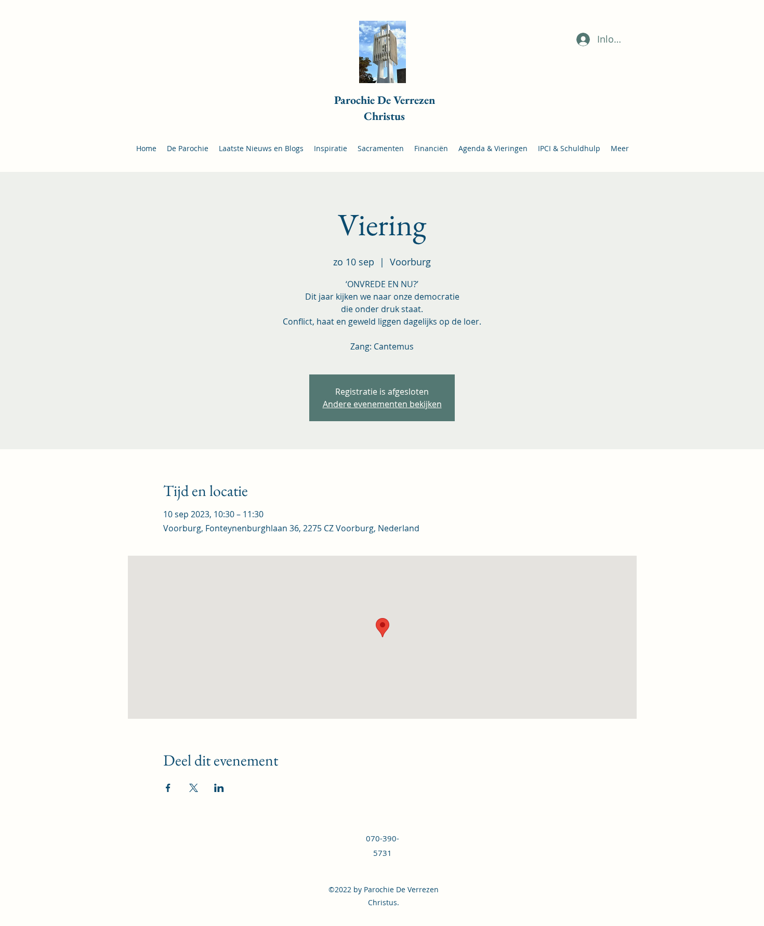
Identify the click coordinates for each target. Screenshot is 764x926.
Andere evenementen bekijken (382, 404)
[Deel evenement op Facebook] (168, 788)
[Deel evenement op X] (194, 788)
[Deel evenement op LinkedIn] (219, 788)
